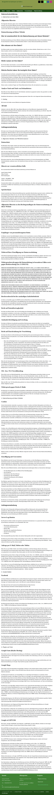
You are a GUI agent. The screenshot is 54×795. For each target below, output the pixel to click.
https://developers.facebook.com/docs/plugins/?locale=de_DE (15, 586)
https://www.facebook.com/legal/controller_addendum (13, 619)
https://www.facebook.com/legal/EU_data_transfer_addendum (23, 631)
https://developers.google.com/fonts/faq (37, 660)
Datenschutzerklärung (43, 784)
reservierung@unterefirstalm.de (11, 787)
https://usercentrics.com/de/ (24, 464)
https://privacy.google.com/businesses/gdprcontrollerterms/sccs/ (16, 701)
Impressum (40, 781)
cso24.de (42, 791)
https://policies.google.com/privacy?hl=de (27, 661)
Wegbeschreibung (42, 778)
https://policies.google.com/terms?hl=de (10, 759)
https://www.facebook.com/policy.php (31, 633)
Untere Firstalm (18, 791)
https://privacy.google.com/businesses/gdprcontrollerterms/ (22, 699)
